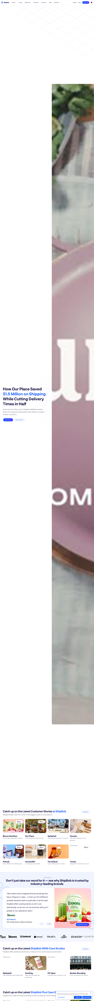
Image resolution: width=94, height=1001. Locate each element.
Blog (50, 2)
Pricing (20, 2)
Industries (43, 2)
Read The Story (19, 419)
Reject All (78, 997)
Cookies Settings (61, 997)
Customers (36, 2)
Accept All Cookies (87, 997)
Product (14, 2)
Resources (56, 2)
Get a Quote (8, 419)
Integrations (28, 2)
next (49, 924)
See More (85, 812)
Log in (79, 2)
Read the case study (82, 924)
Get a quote (86, 2)
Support (75, 2)
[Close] (90, 993)
